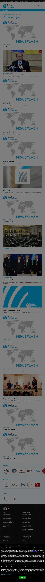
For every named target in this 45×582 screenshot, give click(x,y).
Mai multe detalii (33, 551)
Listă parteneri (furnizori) (6, 574)
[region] (22, 563)
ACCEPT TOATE (22, 577)
